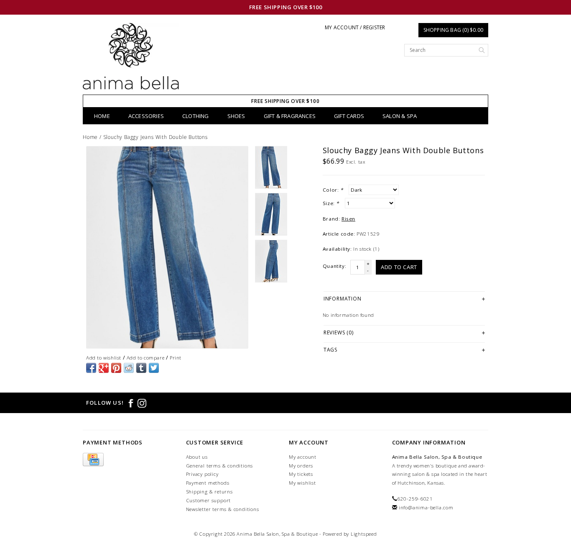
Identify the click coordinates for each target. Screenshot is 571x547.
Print (175, 357)
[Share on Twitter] (154, 368)
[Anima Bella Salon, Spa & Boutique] (131, 59)
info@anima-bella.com (426, 507)
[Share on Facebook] (91, 368)
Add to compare (145, 357)
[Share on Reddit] (129, 368)
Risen (348, 219)
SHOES (236, 116)
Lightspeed (364, 534)
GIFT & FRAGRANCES (290, 116)
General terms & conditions (219, 465)
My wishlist (302, 483)
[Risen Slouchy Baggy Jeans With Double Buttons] (167, 247)
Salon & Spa (399, 116)
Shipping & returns (209, 491)
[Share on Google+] (104, 368)
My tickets (301, 474)
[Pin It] (116, 368)
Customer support (208, 500)
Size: (331, 203)
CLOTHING (195, 116)
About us (197, 457)
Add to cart (399, 267)
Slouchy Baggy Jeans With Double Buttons (155, 137)
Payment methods (207, 483)
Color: (333, 190)
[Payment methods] (93, 460)
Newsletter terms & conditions (222, 509)
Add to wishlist (103, 357)
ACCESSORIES (146, 116)
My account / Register (355, 27)
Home (102, 116)
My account (302, 457)
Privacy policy (202, 474)
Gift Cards (349, 116)
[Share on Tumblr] (141, 368)
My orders (301, 465)
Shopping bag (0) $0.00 (453, 29)
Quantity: (334, 266)
